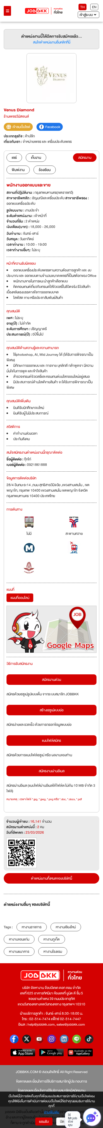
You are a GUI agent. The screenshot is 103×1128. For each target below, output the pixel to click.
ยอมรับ (44, 1122)
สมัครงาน (84, 158)
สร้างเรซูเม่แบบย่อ (52, 710)
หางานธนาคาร (19, 951)
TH (82, 7)
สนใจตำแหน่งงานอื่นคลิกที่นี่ (51, 42)
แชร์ (14, 158)
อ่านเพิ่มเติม (51, 1112)
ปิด (62, 1122)
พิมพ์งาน (18, 170)
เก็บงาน (36, 158)
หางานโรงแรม (53, 951)
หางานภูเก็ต (52, 939)
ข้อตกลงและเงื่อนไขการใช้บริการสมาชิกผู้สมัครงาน (51, 1090)
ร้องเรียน (44, 170)
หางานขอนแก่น (19, 939)
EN (94, 7)
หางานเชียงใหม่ (66, 927)
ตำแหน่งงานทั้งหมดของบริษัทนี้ (51, 878)
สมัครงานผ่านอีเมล (51, 771)
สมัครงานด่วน (51, 680)
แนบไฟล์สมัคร (51, 741)
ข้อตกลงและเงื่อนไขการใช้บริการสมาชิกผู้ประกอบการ (51, 1081)
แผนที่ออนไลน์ (19, 598)
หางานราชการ (32, 927)
